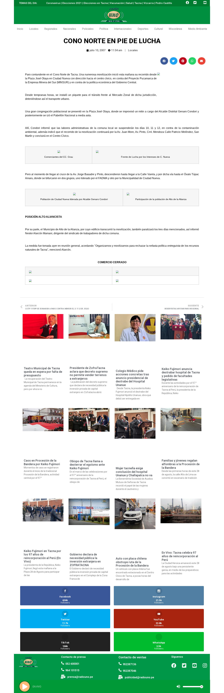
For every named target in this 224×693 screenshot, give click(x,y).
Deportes (143, 28)
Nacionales (69, 28)
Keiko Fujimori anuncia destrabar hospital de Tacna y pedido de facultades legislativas (181, 374)
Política (103, 28)
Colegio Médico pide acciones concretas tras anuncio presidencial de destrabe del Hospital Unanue (132, 378)
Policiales (87, 28)
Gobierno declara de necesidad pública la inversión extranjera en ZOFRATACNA (85, 560)
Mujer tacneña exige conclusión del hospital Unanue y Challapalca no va (134, 471)
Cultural (158, 28)
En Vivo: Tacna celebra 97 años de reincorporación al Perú (180, 556)
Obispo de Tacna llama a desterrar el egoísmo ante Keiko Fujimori (87, 464)
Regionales (50, 28)
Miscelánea (175, 28)
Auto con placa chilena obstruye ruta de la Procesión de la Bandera (132, 562)
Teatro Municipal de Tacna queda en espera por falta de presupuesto (43, 372)
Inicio (20, 28)
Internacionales (123, 28)
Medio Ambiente (197, 28)
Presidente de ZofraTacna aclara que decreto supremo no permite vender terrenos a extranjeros (89, 373)
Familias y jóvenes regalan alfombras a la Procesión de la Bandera (181, 464)
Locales (33, 28)
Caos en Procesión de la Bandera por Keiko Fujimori (42, 462)
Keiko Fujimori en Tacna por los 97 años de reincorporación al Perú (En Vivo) (42, 556)
